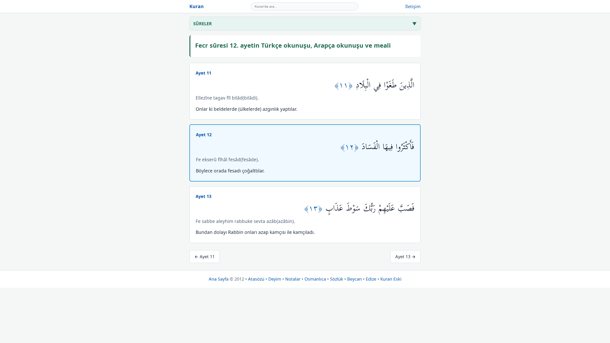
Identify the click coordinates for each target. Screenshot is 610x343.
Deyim (274, 279)
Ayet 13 (203, 196)
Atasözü (256, 279)
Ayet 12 (204, 134)
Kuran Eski (391, 279)
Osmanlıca (315, 279)
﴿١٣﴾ (314, 208)
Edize (371, 279)
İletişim (413, 6)
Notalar (292, 279)
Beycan (354, 279)
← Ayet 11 (204, 256)
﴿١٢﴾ (351, 147)
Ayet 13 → (405, 256)
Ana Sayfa (219, 279)
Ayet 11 (203, 73)
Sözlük (336, 279)
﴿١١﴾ (345, 85)
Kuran (196, 6)
